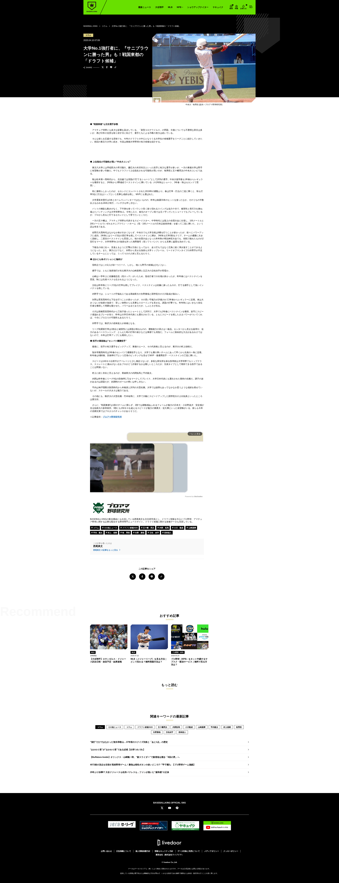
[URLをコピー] (115, 67)
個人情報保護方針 (142, 851)
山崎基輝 (192, 528)
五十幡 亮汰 (148, 528)
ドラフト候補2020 (130, 528)
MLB (170, 7)
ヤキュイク (218, 7)
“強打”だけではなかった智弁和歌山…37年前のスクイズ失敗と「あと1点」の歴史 (129, 742)
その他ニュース (110, 528)
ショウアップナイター (197, 7)
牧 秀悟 (126, 533)
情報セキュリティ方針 (164, 851)
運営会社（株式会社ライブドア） (169, 855)
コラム (96, 528)
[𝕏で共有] (103, 67)
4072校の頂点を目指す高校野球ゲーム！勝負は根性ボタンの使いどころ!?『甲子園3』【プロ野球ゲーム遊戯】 (142, 765)
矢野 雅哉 (139, 533)
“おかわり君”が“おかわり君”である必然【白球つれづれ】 (117, 749)
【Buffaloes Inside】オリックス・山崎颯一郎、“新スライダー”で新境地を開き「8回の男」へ (135, 757)
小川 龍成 (178, 528)
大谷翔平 (159, 7)
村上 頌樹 (112, 533)
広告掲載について (123, 851)
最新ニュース (144, 7)
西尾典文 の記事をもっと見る (105, 550)
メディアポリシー (211, 851)
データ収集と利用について (189, 851)
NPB (179, 7)
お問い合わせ (106, 851)
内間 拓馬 (164, 528)
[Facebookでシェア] (107, 67)
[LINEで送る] (111, 67)
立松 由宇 (154, 533)
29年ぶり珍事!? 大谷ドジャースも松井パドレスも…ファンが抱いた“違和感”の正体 (129, 772)
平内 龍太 (97, 533)
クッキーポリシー (230, 851)
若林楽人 (168, 533)
